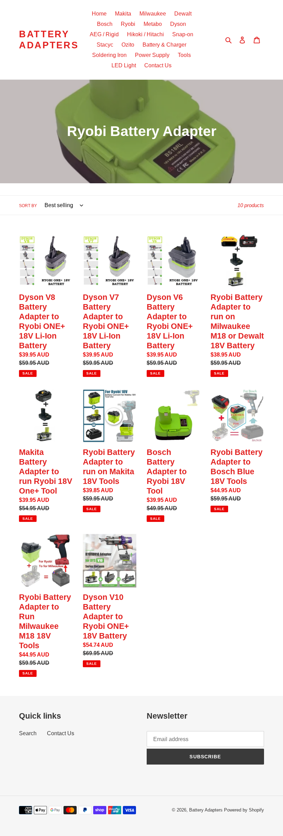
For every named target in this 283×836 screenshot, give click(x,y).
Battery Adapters (49, 39)
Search (28, 733)
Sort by (28, 205)
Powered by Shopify (244, 810)
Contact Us (60, 733)
